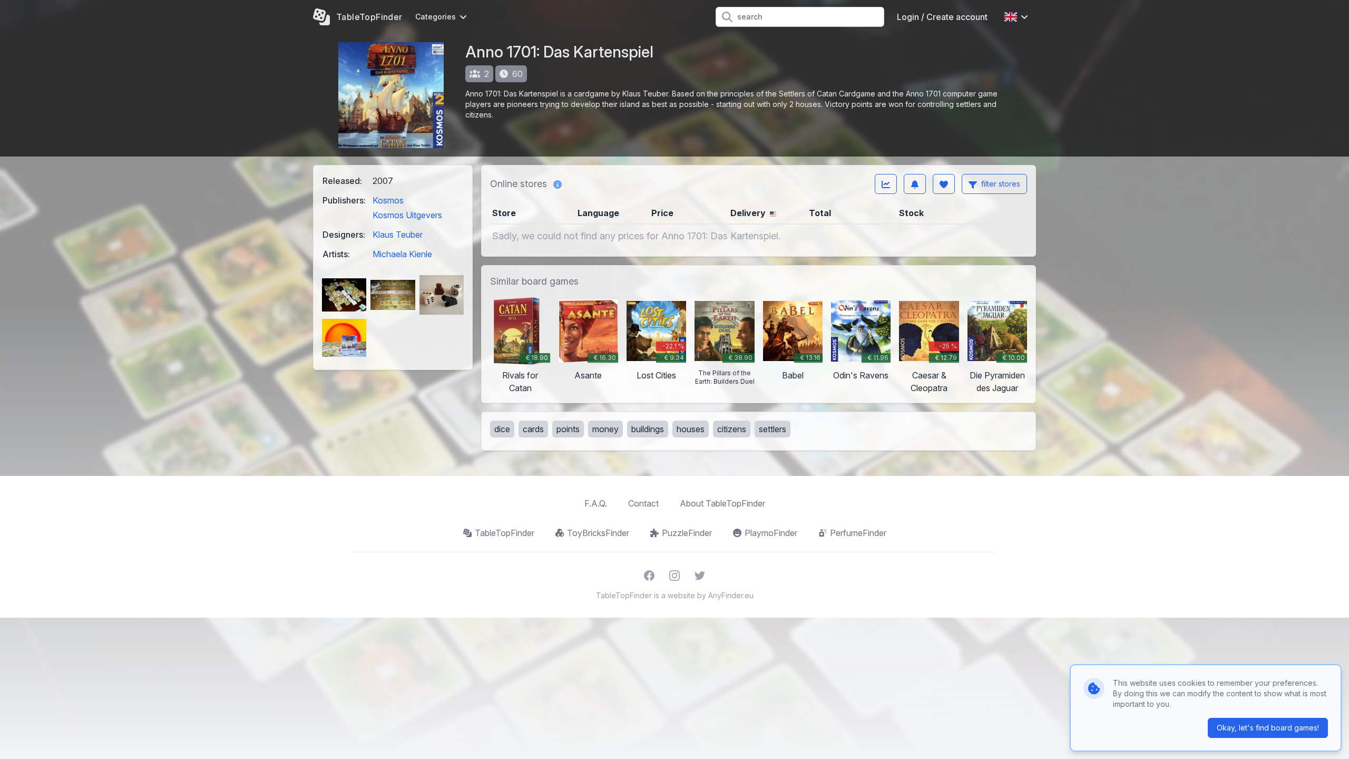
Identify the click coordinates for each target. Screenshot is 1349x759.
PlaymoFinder (771, 533)
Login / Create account (942, 17)
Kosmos (388, 200)
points (568, 429)
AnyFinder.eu (731, 595)
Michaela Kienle (402, 254)
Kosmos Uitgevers (407, 215)
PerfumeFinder (858, 533)
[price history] (886, 184)
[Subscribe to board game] (915, 184)
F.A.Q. (595, 503)
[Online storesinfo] (557, 183)
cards (533, 429)
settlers (772, 429)
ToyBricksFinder (598, 533)
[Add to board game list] (944, 184)
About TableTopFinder (722, 503)
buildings (647, 429)
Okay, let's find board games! (1268, 727)
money (605, 429)
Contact (643, 503)
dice (502, 429)
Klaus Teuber (398, 234)
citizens (731, 429)
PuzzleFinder (687, 533)
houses (691, 429)
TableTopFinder (504, 533)
